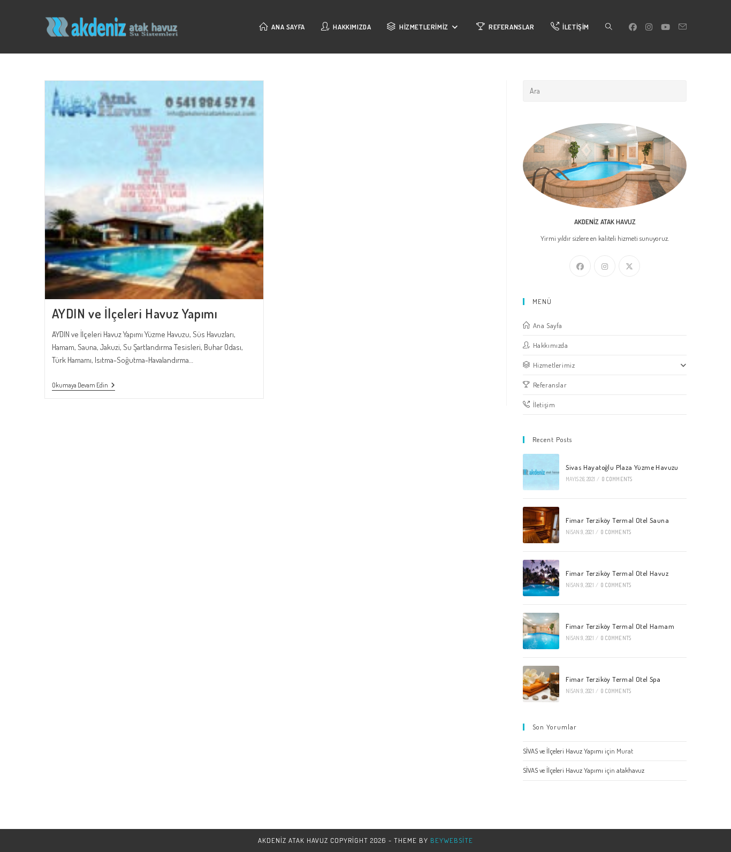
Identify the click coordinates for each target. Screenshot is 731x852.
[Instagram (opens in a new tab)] (649, 27)
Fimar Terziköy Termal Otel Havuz (617, 573)
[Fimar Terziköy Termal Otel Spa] (541, 684)
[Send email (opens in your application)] (682, 26)
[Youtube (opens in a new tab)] (665, 27)
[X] (629, 266)
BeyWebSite (451, 840)
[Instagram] (604, 266)
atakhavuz (630, 770)
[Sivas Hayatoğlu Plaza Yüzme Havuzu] (541, 472)
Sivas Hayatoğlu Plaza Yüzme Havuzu (622, 467)
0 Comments (617, 479)
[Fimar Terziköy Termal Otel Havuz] (541, 578)
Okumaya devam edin (83, 386)
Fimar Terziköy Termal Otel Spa (613, 679)
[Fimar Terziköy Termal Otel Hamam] (541, 631)
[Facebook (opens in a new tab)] (633, 27)
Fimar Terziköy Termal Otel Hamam (620, 626)
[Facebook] (580, 266)
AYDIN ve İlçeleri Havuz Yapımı (135, 313)
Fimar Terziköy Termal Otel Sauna (617, 520)
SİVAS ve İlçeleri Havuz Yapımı (563, 751)
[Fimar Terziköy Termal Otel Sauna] (541, 525)
